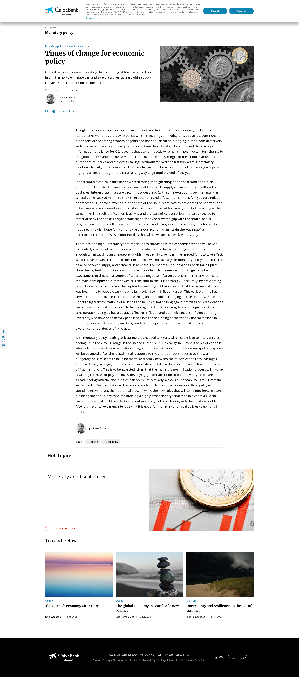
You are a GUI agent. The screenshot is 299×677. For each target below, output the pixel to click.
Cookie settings (93, 18)
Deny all (215, 11)
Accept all (241, 11)
